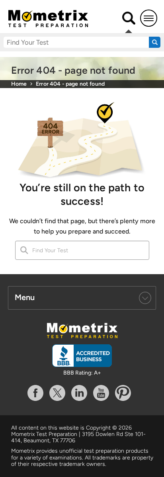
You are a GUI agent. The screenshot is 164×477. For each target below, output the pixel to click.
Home (19, 83)
